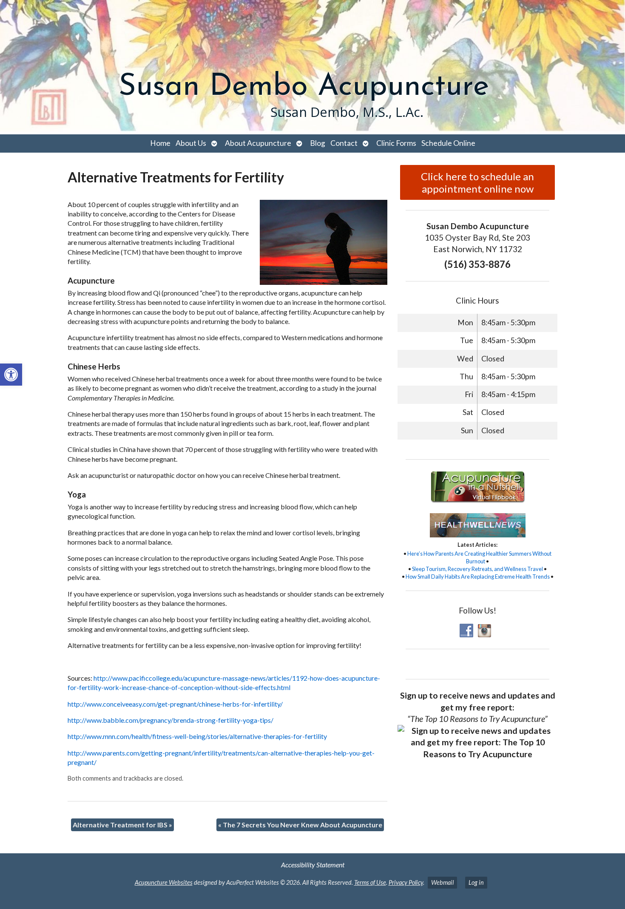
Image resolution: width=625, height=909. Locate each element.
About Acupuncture (258, 143)
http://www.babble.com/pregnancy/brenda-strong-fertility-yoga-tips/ (170, 720)
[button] (11, 375)
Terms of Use (370, 882)
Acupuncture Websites (164, 882)
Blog (317, 143)
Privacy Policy (406, 882)
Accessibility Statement (312, 865)
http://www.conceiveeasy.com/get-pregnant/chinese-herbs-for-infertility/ (175, 704)
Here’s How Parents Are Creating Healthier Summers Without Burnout (479, 557)
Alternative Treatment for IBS (122, 825)
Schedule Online (448, 143)
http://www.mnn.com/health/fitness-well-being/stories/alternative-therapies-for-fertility (197, 736)
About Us (191, 143)
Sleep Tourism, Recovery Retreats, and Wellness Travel (477, 568)
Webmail (442, 882)
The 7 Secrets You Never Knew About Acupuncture (300, 825)
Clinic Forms (396, 143)
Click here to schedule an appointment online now (477, 182)
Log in (476, 882)
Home (160, 143)
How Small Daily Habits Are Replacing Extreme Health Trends (478, 576)
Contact (344, 143)
